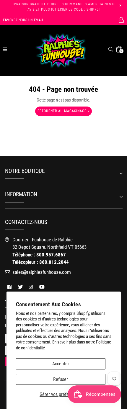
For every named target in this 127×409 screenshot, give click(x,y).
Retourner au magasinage (63, 111)
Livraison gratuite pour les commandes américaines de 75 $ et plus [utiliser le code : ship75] (64, 7)
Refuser (60, 379)
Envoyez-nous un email (23, 20)
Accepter (60, 364)
